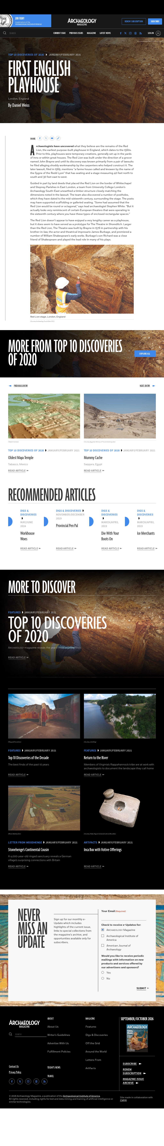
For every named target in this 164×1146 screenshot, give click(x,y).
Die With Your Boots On (110, 536)
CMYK (123, 1100)
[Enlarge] (129, 248)
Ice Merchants (146, 533)
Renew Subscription (134, 21)
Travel (50, 1076)
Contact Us (14, 1066)
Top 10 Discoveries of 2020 (26, 54)
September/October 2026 (137, 1019)
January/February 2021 (65, 54)
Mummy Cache (93, 458)
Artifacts (91, 1068)
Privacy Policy (15, 1072)
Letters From (93, 1060)
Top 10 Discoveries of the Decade (28, 758)
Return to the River (96, 758)
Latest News (105, 33)
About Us (52, 1027)
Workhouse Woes (27, 536)
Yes (109, 972)
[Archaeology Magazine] (24, 1027)
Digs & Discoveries (97, 1035)
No (108, 978)
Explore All (145, 354)
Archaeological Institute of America (122, 938)
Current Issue (59, 33)
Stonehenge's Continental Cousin (28, 850)
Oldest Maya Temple (20, 458)
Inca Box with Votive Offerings (103, 850)
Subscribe (155, 21)
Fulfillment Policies (58, 1051)
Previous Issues (76, 33)
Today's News (54, 1068)
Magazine (121, 930)
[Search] (4, 33)
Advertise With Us (58, 1043)
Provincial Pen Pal (67, 526)
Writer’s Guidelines (58, 1035)
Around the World (96, 1051)
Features (91, 1027)
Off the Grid (93, 1043)
